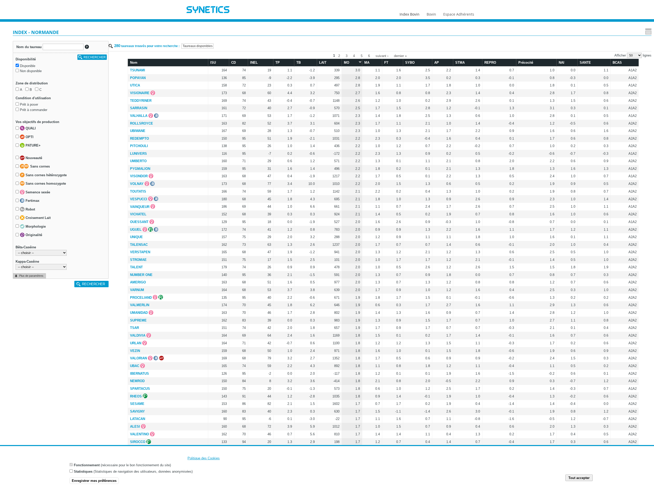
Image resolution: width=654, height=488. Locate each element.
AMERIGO (138, 282)
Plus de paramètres (31, 275)
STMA (460, 62)
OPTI (29, 137)
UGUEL (136, 229)
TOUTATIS (138, 191)
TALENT (136, 267)
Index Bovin (409, 14)
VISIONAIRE (139, 93)
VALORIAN (138, 358)
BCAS (617, 62)
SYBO (410, 62)
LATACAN (137, 419)
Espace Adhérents (458, 14)
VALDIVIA (137, 335)
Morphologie (35, 226)
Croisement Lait (38, 218)
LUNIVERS (138, 154)
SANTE (585, 62)
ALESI (135, 426)
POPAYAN (138, 78)
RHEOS (136, 396)
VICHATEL (138, 214)
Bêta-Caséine (26, 247)
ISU (213, 62)
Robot (30, 209)
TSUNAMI (137, 70)
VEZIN (135, 351)
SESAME (137, 404)
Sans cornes (39, 167)
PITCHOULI (139, 146)
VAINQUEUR (139, 207)
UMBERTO (138, 161)
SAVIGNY (137, 411)
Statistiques (83, 471)
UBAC (134, 366)
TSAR (134, 328)
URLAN (135, 343)
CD (233, 62)
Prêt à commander (33, 110)
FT (386, 62)
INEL (254, 62)
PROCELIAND (141, 298)
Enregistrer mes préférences (94, 481)
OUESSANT (139, 222)
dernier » (400, 56)
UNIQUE (136, 237)
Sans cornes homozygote (45, 184)
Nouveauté (33, 158)
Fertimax (32, 201)
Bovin (431, 14)
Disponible (27, 66)
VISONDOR (139, 176)
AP (436, 62)
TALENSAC (139, 245)
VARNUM (137, 290)
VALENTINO (139, 434)
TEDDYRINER (140, 101)
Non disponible (31, 71)
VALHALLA (138, 116)
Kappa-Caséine (27, 261)
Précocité (525, 62)
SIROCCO (137, 442)
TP (277, 62)
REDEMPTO (139, 138)
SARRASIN (138, 108)
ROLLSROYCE (141, 123)
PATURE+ (33, 146)
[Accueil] (207, 10)
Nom (133, 62)
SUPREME (138, 320)
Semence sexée (37, 192)
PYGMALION (140, 169)
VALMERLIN (139, 305)
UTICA (135, 85)
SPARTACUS (140, 389)
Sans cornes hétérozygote (46, 175)
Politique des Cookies (204, 458)
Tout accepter (579, 478)
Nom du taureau (29, 47)
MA (366, 62)
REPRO (490, 62)
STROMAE (138, 260)
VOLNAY (137, 184)
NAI (561, 62)
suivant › (382, 56)
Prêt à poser (29, 104)
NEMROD (137, 381)
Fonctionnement (87, 465)
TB (298, 62)
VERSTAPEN (140, 252)
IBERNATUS (139, 373)
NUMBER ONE (141, 275)
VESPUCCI (138, 199)
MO (346, 62)
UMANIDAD (139, 313)
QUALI (30, 128)
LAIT (322, 62)
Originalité (33, 235)
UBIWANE (137, 131)
